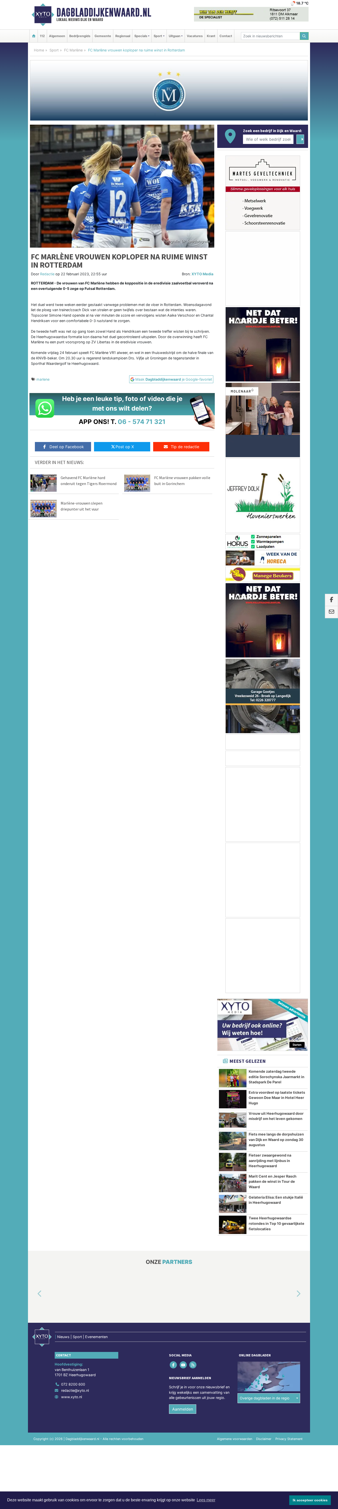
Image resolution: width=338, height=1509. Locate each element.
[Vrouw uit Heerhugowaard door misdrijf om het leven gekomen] (233, 1120)
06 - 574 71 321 (142, 421)
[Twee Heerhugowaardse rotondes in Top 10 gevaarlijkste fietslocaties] (233, 1224)
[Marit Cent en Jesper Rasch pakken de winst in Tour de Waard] (233, 1183)
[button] (34, 1294)
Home (39, 50)
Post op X (125, 446)
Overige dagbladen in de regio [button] (265, 1398)
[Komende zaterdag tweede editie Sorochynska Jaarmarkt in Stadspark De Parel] (233, 1078)
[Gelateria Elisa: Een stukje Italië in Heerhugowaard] (233, 1204)
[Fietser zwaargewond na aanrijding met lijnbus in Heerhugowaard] (233, 1162)
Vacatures (195, 36)
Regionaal (122, 36)
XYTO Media (202, 274)
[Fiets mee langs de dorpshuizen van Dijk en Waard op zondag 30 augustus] (233, 1141)
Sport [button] (158, 36)
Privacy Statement (289, 1439)
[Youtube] (183, 1365)
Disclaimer (263, 1439)
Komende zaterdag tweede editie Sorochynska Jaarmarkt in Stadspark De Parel (276, 1076)
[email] (331, 612)
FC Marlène (73, 50)
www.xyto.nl (71, 1397)
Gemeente (103, 36)
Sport (54, 50)
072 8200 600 (73, 1384)
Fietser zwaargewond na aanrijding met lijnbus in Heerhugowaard (270, 1160)
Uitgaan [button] (174, 36)
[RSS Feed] (193, 1365)
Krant (211, 36)
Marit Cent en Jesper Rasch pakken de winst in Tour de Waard (272, 1181)
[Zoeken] (304, 36)
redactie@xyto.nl (75, 1391)
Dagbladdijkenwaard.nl (103, 12)
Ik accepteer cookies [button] (310, 1500)
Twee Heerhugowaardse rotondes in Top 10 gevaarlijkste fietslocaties (276, 1223)
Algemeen (57, 36)
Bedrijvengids (79, 36)
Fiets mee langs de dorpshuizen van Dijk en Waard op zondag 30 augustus (276, 1139)
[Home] (34, 36)
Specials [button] (140, 36)
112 (42, 36)
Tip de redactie (185, 446)
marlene (42, 379)
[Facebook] (174, 1365)
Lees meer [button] (206, 1500)
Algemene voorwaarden (234, 1439)
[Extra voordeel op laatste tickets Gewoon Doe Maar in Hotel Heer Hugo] (233, 1099)
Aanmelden (182, 1409)
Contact (225, 36)
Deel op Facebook (66, 446)
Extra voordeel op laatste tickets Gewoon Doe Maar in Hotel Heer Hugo (277, 1097)
